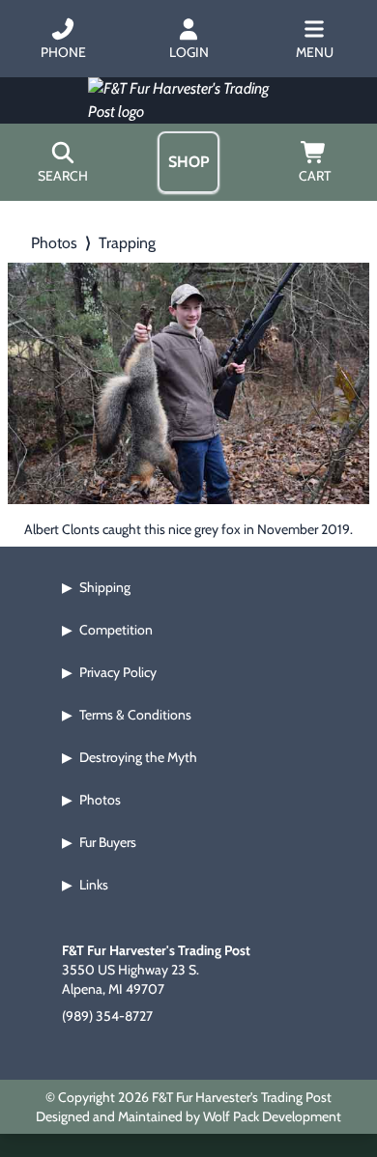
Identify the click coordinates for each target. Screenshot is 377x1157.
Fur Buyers (107, 842)
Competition (116, 629)
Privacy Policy (118, 672)
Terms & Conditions (135, 714)
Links (93, 884)
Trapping (127, 243)
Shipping (104, 587)
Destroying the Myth (138, 757)
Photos (54, 243)
